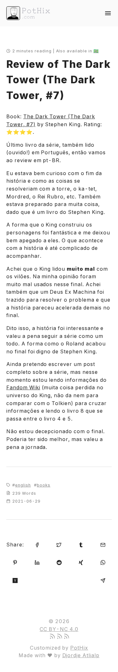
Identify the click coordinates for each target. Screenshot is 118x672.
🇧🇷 (96, 51)
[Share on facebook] (37, 544)
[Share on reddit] (59, 562)
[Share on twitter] (59, 544)
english (23, 485)
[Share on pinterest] (15, 562)
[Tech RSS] (66, 637)
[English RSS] (59, 637)
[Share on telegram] (103, 580)
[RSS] (52, 637)
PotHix (79, 648)
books (43, 485)
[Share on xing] (81, 562)
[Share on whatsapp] (103, 562)
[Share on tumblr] (81, 544)
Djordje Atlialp (80, 655)
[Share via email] (103, 544)
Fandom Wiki (23, 387)
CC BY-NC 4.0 (59, 629)
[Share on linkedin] (37, 562)
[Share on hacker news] (15, 580)
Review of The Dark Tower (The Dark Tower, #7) (58, 80)
